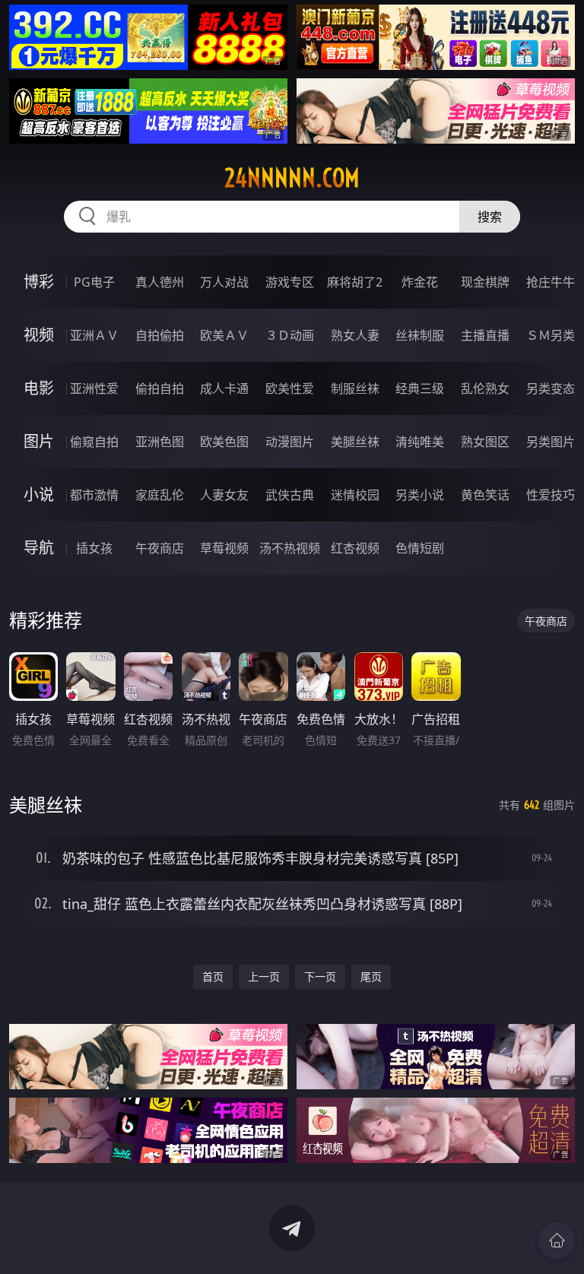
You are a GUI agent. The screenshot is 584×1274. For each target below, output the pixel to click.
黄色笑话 (485, 494)
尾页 (371, 976)
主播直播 (485, 335)
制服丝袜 (355, 388)
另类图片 (550, 441)
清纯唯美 (419, 441)
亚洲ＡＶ (94, 335)
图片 (39, 441)
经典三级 (419, 388)
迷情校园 (355, 494)
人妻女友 (224, 494)
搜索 (490, 216)
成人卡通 (224, 388)
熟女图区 (485, 441)
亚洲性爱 (94, 388)
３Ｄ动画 (289, 335)
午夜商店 (159, 548)
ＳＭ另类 (550, 335)
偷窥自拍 (94, 441)
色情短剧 (419, 548)
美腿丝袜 (355, 441)
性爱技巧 (550, 494)
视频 (39, 335)
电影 (39, 388)
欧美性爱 (289, 388)
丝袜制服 (419, 335)
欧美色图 (224, 441)
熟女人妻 (355, 335)
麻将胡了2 (354, 282)
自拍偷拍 (159, 335)
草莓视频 (224, 548)
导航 (39, 547)
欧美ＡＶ (224, 335)
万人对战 (224, 282)
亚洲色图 (159, 441)
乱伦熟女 (485, 388)
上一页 (264, 976)
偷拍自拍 (159, 388)
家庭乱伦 (159, 494)
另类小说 (419, 494)
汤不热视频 (289, 548)
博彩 (39, 281)
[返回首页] (556, 1240)
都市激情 (94, 494)
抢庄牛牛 (550, 282)
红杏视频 (355, 548)
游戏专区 (289, 282)
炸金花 (420, 282)
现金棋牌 (485, 282)
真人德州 (159, 282)
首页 (213, 976)
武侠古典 (289, 494)
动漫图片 (289, 441)
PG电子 (94, 282)
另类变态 (550, 388)
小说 (39, 494)
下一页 (320, 976)
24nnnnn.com (292, 178)
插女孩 (94, 548)
